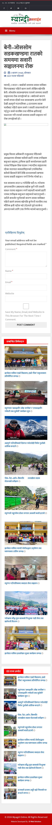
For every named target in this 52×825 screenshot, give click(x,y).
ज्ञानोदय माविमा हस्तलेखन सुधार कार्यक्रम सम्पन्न (23, 653)
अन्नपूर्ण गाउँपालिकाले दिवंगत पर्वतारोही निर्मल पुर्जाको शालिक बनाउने (25, 444)
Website (9, 293)
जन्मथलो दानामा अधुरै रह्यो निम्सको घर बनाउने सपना (32, 791)
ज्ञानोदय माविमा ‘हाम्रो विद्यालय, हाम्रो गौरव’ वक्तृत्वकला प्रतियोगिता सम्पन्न (25, 374)
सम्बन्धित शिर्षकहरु (15, 341)
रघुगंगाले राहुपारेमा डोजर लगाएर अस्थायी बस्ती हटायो (25, 513)
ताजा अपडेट (15, 671)
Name (9, 271)
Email (8, 282)
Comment (11, 249)
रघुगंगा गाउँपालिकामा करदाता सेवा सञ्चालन (21, 583)
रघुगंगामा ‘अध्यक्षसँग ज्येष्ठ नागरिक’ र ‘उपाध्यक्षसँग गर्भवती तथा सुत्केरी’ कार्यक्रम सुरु (23, 409)
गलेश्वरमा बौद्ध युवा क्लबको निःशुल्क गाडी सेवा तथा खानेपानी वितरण (24, 620)
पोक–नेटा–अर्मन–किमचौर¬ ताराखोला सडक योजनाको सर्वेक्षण (22, 480)
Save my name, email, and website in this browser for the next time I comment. (24, 315)
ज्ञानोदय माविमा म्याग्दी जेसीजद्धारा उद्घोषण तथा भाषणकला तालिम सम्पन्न (23, 550)
